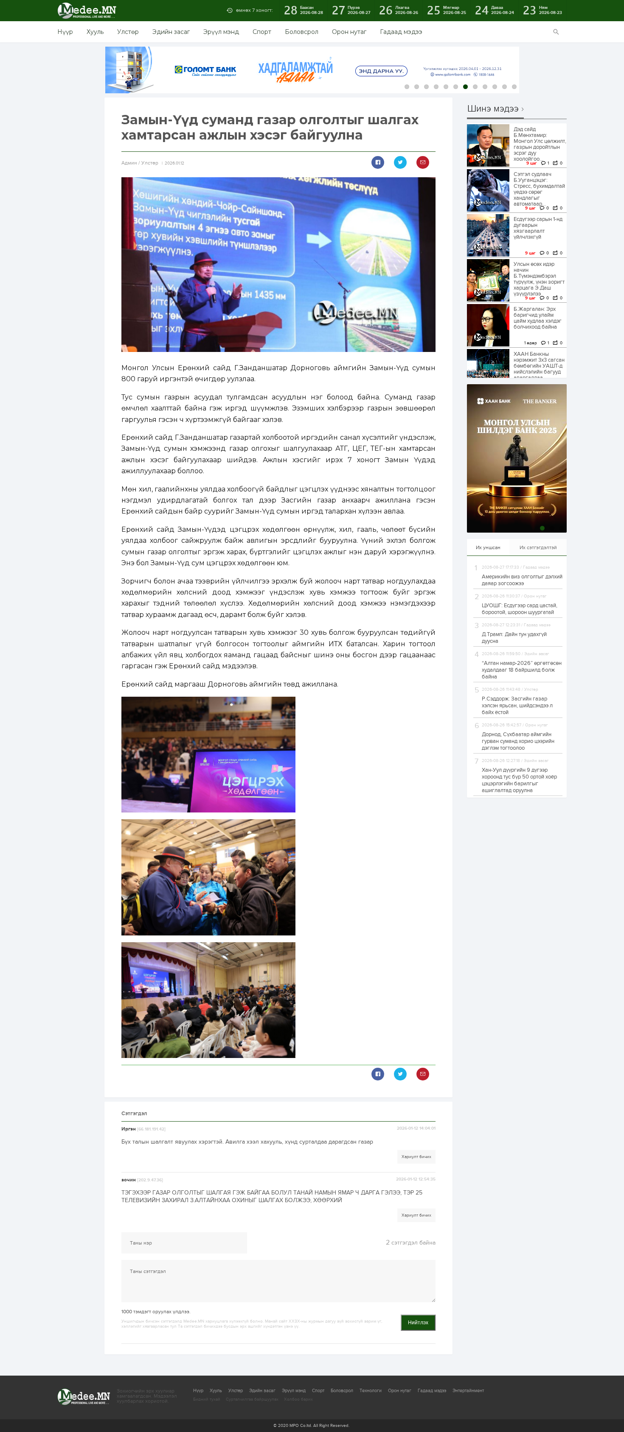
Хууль (95, 32)
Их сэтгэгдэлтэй (538, 547)
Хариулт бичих (416, 1156)
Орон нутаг (349, 32)
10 (494, 86)
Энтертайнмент (468, 1390)
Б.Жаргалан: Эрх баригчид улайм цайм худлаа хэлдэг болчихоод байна (538, 318)
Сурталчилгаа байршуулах (252, 1399)
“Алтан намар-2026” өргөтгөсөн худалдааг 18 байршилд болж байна (522, 670)
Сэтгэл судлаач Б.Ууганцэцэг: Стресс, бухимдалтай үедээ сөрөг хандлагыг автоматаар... (539, 189)
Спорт (262, 32)
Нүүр (65, 32)
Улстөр (128, 32)
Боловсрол (301, 32)
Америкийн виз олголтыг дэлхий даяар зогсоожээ (522, 580)
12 (514, 86)
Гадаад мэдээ (401, 32)
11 (504, 86)
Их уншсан (488, 547)
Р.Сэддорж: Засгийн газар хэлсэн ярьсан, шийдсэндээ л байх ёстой (517, 705)
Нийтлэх (418, 1323)
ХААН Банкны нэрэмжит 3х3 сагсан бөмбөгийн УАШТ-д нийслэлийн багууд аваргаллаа (539, 366)
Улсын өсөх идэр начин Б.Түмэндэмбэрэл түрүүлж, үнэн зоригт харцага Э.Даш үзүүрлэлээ (539, 279)
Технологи (371, 1390)
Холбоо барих (298, 1399)
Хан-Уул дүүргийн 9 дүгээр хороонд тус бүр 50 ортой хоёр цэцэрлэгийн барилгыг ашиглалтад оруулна (519, 780)
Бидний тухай (206, 1399)
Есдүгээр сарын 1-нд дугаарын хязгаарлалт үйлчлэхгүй (538, 228)
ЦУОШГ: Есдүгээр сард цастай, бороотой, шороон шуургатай (519, 609)
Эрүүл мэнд (221, 32)
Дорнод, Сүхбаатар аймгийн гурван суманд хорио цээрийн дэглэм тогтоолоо (518, 741)
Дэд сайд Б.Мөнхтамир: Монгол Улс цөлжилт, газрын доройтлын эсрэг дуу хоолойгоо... (540, 144)
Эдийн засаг (171, 32)
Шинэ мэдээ (493, 109)
